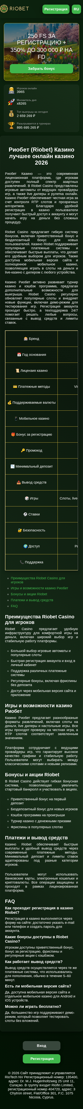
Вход (41, 1046)
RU (76, 9)
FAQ (14, 606)
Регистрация (56, 9)
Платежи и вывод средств (32, 600)
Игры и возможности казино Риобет (39, 588)
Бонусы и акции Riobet (29, 594)
